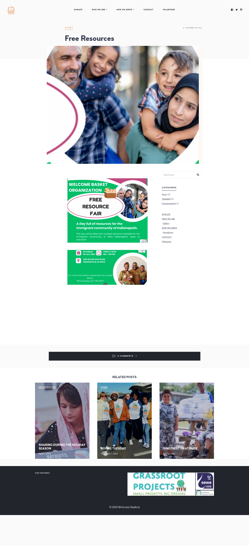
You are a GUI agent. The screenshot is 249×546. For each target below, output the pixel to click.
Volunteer (169, 10)
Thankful (168, 387)
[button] (161, 484)
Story (69, 28)
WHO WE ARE (98, 10)
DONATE (78, 10)
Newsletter (168, 232)
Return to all (194, 28)
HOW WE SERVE (124, 10)
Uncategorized (47, 387)
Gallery (166, 223)
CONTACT (149, 10)
